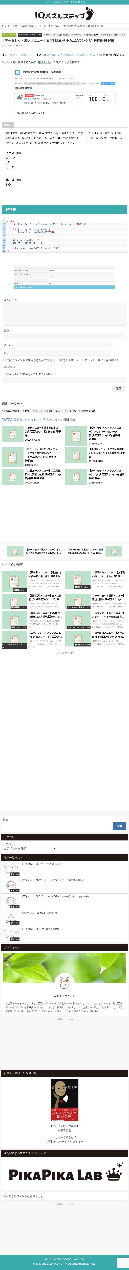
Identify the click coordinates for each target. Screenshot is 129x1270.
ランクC (77, 35)
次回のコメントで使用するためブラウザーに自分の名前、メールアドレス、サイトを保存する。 (64, 360)
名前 (8, 330)
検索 (5, 819)
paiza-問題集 (9, 35)
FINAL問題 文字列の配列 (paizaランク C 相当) (72, 54)
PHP (49, 35)
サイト (8, 353)
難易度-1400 (92, 35)
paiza (44, 62)
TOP (45, 1259)
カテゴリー (9, 844)
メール (9, 345)
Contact (80, 1259)
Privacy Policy (61, 1259)
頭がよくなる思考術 (64, 1126)
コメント (11, 299)
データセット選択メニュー (30, 35)
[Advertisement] (64, 515)
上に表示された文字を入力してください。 (29, 374)
